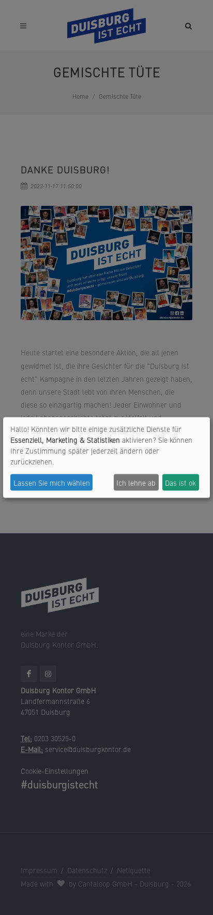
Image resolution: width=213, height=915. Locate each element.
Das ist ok (180, 482)
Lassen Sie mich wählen (51, 482)
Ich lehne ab (136, 482)
